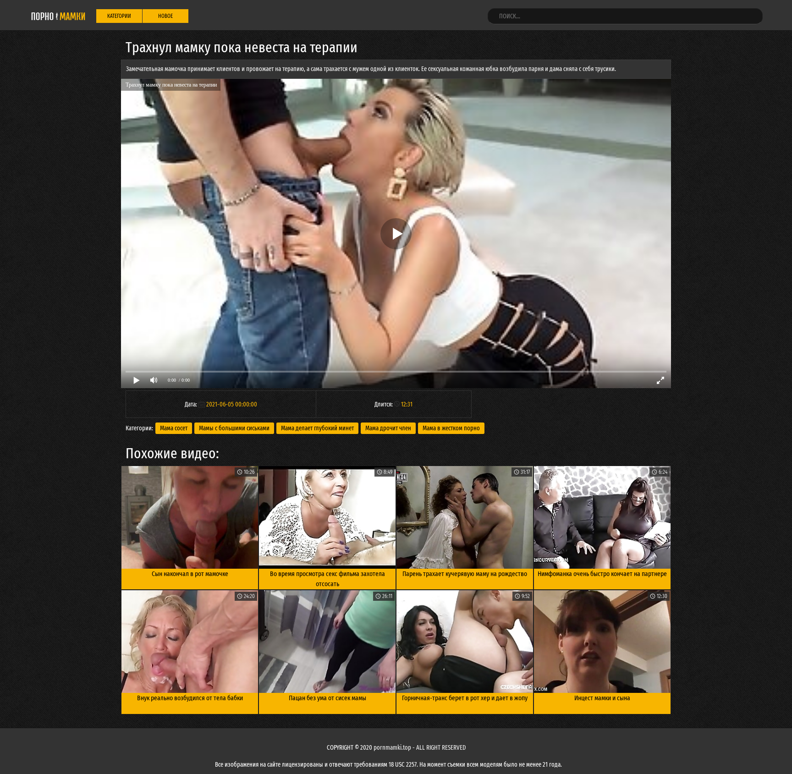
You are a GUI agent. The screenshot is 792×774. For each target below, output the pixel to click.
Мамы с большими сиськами (234, 428)
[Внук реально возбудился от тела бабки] (189, 641)
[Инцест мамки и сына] (602, 641)
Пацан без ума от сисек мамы (327, 698)
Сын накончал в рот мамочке (190, 574)
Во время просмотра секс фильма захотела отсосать (327, 579)
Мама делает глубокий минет (317, 428)
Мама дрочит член (388, 428)
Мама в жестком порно (451, 428)
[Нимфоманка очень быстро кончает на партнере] (602, 517)
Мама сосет (173, 428)
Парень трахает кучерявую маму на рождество (464, 574)
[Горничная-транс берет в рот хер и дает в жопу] (464, 641)
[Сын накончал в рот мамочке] (189, 517)
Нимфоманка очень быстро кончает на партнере (602, 574)
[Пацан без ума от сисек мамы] (327, 641)
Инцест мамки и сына (602, 698)
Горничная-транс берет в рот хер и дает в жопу (465, 698)
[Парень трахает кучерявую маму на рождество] (464, 517)
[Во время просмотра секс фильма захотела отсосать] (327, 517)
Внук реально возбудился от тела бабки (190, 698)
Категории (119, 16)
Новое (165, 16)
